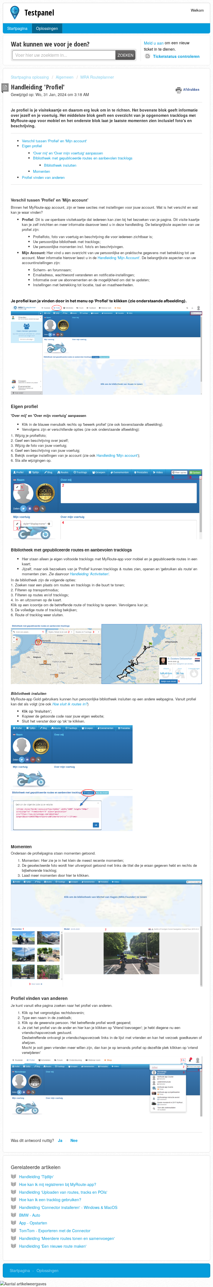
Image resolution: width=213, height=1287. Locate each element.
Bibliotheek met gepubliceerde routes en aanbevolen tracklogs (83, 158)
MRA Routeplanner (97, 77)
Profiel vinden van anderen (43, 177)
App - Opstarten (33, 1223)
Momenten (41, 171)
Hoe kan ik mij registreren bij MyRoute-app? (57, 1184)
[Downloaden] (96, 659)
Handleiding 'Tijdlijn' (36, 1176)
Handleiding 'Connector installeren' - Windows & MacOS (68, 1207)
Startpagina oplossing (30, 77)
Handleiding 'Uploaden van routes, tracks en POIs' (63, 1192)
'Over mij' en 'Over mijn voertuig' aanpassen (68, 153)
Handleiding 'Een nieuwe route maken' (53, 1246)
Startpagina (17, 28)
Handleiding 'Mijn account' (117, 455)
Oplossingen (47, 28)
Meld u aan (154, 43)
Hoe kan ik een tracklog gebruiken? (50, 1199)
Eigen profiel (32, 145)
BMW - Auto (29, 1215)
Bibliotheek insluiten (60, 165)
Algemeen (64, 77)
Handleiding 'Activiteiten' (89, 573)
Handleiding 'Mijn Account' (119, 257)
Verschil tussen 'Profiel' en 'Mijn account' (54, 140)
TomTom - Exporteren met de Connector (54, 1230)
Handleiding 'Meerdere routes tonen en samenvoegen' (67, 1238)
